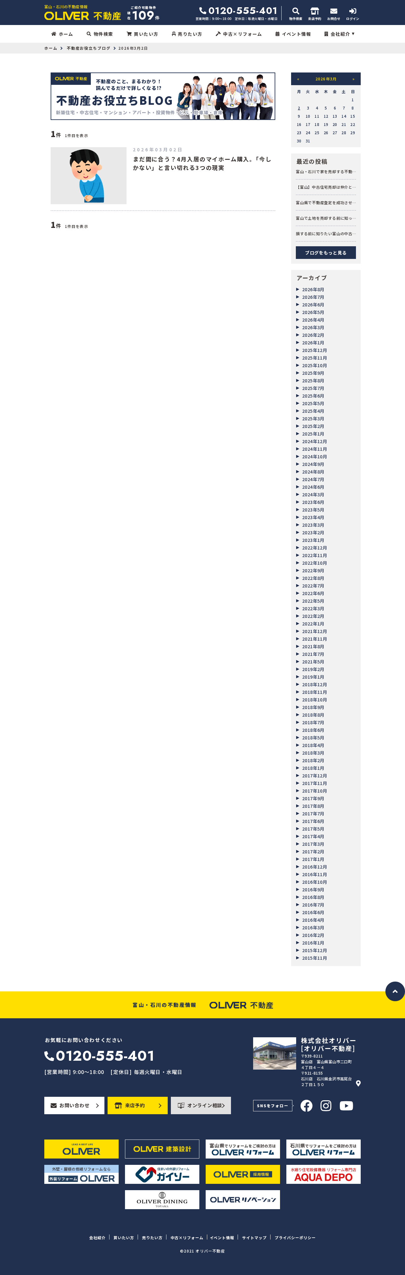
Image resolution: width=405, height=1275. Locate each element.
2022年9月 (313, 570)
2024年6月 (313, 487)
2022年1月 (313, 623)
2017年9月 (313, 798)
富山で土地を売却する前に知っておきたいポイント (324, 218)
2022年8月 (313, 578)
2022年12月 (314, 547)
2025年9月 (313, 373)
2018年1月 (313, 768)
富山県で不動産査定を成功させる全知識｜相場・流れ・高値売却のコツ (324, 202)
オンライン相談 (204, 1105)
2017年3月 (313, 844)
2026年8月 (313, 289)
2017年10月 (314, 790)
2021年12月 (314, 631)
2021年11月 (314, 639)
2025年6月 (313, 395)
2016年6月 (313, 912)
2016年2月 (313, 935)
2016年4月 (313, 920)
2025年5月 (313, 403)
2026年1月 (313, 342)
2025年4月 (313, 411)
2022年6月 (313, 593)
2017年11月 (314, 783)
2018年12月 (314, 684)
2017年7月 (313, 813)
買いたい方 (146, 34)
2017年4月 (313, 836)
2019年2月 (313, 669)
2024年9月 (313, 464)
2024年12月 (314, 441)
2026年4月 (313, 319)
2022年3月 (313, 608)
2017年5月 (313, 828)
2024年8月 (313, 471)
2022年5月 (313, 601)
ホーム (66, 34)
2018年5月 (313, 737)
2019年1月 (313, 677)
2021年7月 (313, 654)
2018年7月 (313, 722)
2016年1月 (313, 942)
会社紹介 (340, 34)
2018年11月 (314, 692)
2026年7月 (313, 297)
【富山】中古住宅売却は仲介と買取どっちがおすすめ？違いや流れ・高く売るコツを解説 (324, 187)
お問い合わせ (74, 1105)
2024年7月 (313, 479)
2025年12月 (314, 350)
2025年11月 (314, 357)
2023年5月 (313, 509)
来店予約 (135, 1105)
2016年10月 (314, 882)
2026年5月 (313, 312)
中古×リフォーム (242, 34)
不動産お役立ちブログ (89, 48)
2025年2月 (313, 426)
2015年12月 (314, 950)
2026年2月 (313, 335)
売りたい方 (190, 34)
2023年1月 (313, 540)
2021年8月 (313, 646)
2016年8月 (313, 897)
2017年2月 (313, 851)
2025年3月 (313, 418)
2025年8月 (313, 380)
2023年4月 (313, 517)
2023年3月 (313, 525)
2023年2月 (313, 532)
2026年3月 (313, 327)
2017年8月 (313, 806)
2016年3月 (313, 927)
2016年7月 (313, 904)
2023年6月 (313, 502)
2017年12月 (314, 775)
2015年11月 (314, 958)
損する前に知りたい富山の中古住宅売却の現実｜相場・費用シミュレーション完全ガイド (324, 233)
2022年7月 (313, 585)
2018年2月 (313, 760)
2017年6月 (313, 821)
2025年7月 (313, 388)
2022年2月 (313, 616)
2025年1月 (313, 433)
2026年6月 (313, 304)
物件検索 (103, 34)
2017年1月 (313, 859)
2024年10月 (314, 456)
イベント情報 (296, 34)
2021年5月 (313, 661)
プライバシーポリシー (295, 1237)
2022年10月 (314, 563)
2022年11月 (314, 555)
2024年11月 (314, 449)
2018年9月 (313, 707)
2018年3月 (313, 753)
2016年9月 (313, 889)
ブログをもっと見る (326, 252)
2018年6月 (313, 730)
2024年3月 (313, 494)
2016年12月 (314, 866)
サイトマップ (254, 1237)
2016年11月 (314, 874)
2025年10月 (314, 365)
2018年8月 (313, 715)
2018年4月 (313, 745)
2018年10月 (314, 699)
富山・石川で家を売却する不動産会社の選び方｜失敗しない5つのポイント (325, 171)
